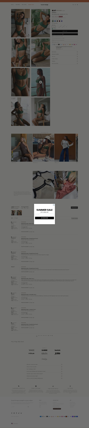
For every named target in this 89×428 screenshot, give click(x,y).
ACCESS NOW (44, 218)
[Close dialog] (54, 205)
